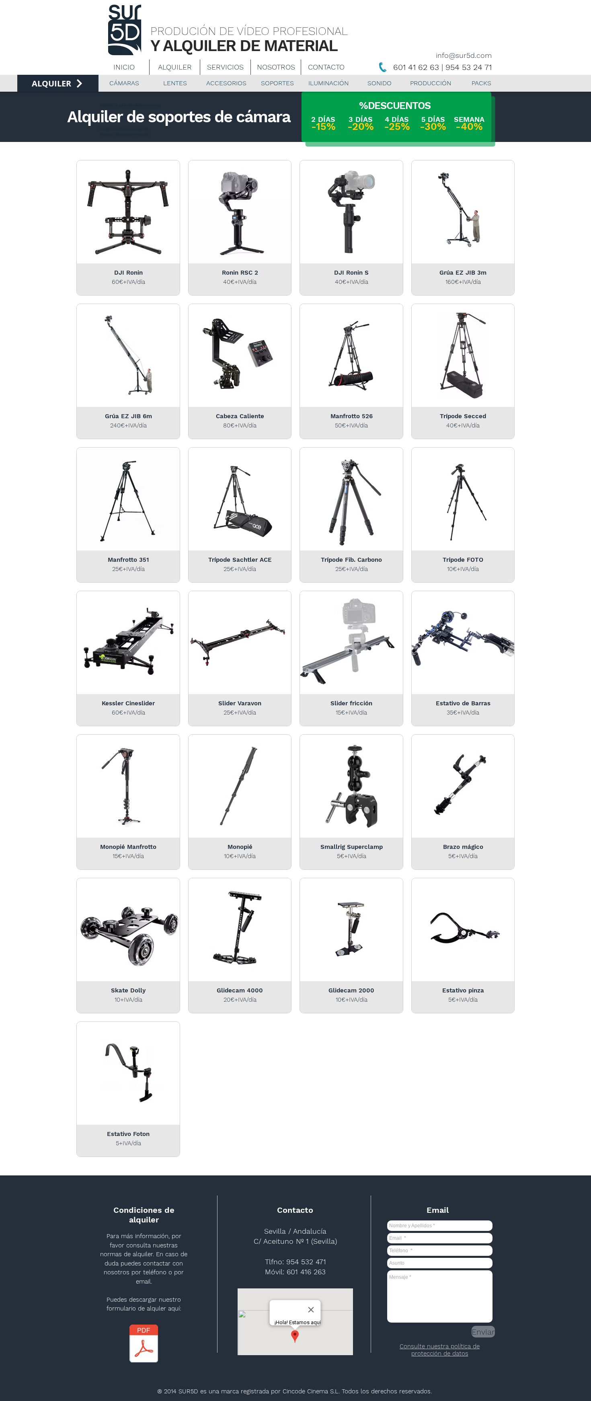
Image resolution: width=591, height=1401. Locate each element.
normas (111, 1254)
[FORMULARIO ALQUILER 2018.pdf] (143, 1344)
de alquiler (137, 1254)
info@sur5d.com (464, 55)
